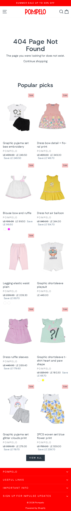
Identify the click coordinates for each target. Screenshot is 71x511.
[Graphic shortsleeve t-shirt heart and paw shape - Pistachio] (39, 380)
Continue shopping (35, 61)
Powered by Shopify (35, 508)
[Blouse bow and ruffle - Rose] (5, 229)
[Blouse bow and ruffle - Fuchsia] (9, 229)
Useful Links (13, 480)
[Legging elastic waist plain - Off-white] (9, 303)
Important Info (16, 488)
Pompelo (10, 472)
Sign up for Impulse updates (27, 496)
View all (35, 457)
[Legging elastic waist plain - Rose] (5, 303)
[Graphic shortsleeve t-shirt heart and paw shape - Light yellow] (43, 380)
